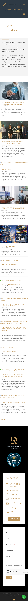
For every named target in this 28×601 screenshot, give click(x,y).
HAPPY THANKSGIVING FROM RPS (10, 284)
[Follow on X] (12, 512)
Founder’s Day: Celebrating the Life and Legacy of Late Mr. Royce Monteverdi (13, 208)
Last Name (9, 538)
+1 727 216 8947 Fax (15, 498)
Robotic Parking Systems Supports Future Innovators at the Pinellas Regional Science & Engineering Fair (12, 143)
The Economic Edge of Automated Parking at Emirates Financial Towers (13, 401)
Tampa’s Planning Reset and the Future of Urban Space (13, 169)
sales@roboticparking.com (16, 503)
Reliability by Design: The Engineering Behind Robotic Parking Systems (13, 103)
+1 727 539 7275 (14, 490)
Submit (9, 577)
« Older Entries (4, 419)
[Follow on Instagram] (12, 508)
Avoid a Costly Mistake (8, 352)
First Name (9, 532)
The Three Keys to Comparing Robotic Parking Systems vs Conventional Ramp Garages (13, 328)
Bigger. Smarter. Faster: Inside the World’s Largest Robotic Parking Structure (12, 376)
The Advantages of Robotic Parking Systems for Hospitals (12, 305)
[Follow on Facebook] (8, 508)
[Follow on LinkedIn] (16, 508)
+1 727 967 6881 (14, 494)
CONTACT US (14, 519)
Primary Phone (10, 544)
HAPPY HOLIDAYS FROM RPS (9, 264)
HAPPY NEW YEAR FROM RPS (9, 246)
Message (8, 556)
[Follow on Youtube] (8, 512)
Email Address (10, 550)
